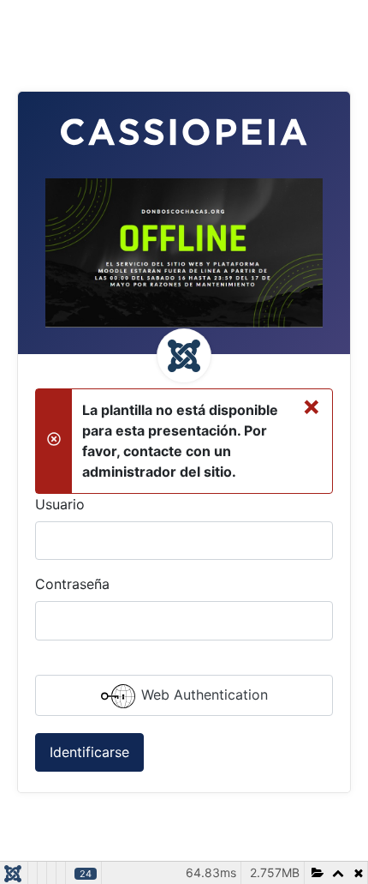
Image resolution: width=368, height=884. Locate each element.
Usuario (60, 504)
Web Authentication (202, 694)
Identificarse (89, 752)
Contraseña (72, 583)
